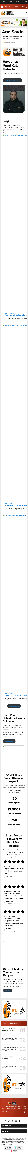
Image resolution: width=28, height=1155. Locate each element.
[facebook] (5, 1121)
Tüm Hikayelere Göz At (12, 80)
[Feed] (23, 1121)
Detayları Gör (9, 741)
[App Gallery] (14, 1151)
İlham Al (7, 990)
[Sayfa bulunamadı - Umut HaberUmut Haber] (10, 13)
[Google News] (9, 42)
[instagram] (12, 1121)
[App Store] (8, 1148)
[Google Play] (18, 1148)
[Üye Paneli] (25, 7)
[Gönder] (25, 1111)
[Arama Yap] (22, 7)
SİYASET (15, 313)
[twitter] (8, 1121)
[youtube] (16, 1121)
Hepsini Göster (14, 706)
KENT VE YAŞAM (9, 313)
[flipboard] (19, 1121)
